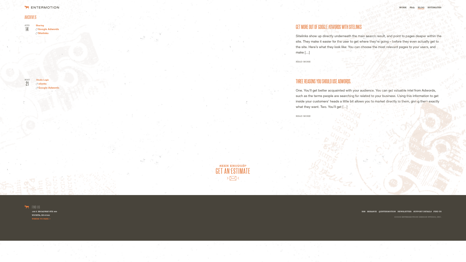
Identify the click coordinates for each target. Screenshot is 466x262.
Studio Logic (42, 79)
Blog (421, 7)
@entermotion (387, 211)
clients (42, 83)
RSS (363, 211)
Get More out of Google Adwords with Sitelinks (329, 26)
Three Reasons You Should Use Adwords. (323, 81)
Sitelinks (43, 33)
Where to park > (41, 218)
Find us (437, 211)
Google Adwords (48, 29)
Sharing (40, 25)
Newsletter (405, 211)
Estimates (434, 7)
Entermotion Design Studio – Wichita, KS (42, 7)
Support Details (422, 211)
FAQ (412, 7)
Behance (372, 211)
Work (402, 7)
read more (303, 61)
